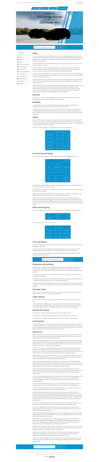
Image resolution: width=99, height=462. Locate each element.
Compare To (53, 8)
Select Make (35, 8)
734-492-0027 (80, 3)
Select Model (44, 8)
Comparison (21, 52)
